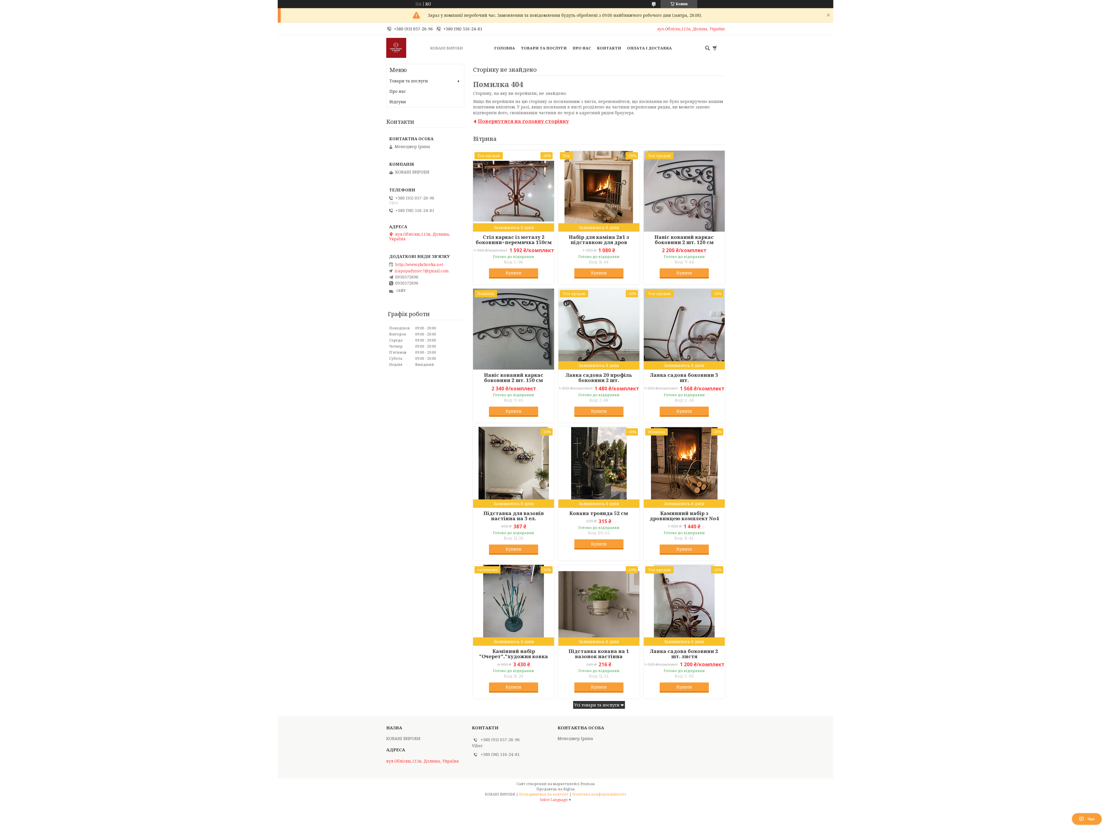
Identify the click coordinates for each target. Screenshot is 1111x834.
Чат (1091, 819)
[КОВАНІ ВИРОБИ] (406, 48)
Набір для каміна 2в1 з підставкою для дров (599, 240)
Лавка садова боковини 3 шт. (684, 377)
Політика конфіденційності (599, 794)
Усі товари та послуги (596, 705)
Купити (513, 273)
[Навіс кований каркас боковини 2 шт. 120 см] (684, 191)
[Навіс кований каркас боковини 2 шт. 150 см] (513, 329)
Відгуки (397, 101)
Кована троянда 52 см (598, 513)
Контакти (609, 48)
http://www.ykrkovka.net (419, 264)
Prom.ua (587, 783)
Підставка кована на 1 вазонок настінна (599, 654)
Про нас (582, 48)
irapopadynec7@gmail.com (422, 271)
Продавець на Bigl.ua (555, 789)
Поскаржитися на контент (544, 794)
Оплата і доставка (649, 48)
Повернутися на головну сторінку (523, 121)
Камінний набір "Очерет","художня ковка (513, 654)
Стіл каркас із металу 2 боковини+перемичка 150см (514, 240)
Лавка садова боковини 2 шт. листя (684, 654)
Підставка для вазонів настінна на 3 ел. (513, 516)
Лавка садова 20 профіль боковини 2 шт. (599, 377)
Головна (504, 48)
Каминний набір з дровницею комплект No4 (684, 516)
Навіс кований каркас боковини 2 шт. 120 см (684, 240)
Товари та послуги (544, 48)
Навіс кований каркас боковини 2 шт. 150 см (513, 377)
